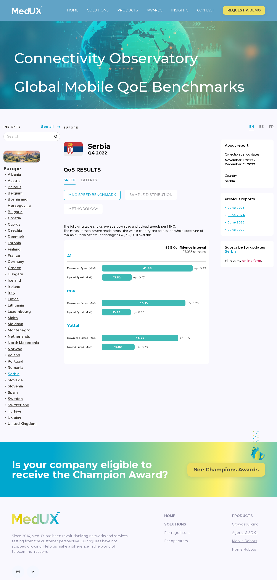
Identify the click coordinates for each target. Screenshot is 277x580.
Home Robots (244, 549)
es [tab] (261, 127)
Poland (14, 355)
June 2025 (236, 208)
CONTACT (205, 10)
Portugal (15, 361)
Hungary (15, 274)
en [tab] (251, 127)
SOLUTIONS (98, 10)
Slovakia (15, 380)
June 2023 (236, 222)
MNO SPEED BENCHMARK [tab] (92, 195)
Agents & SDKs (244, 533)
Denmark (16, 237)
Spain (13, 392)
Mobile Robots (244, 541)
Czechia (15, 230)
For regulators (176, 533)
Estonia (14, 243)
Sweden (15, 399)
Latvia (13, 299)
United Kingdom (22, 424)
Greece (14, 268)
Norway (15, 349)
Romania (15, 368)
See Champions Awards (226, 469)
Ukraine (14, 417)
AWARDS (155, 10)
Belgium (15, 193)
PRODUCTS (127, 10)
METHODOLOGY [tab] (83, 209)
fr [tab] (271, 127)
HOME (73, 10)
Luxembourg (19, 312)
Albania (14, 174)
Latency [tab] (89, 180)
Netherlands (19, 336)
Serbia (13, 374)
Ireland (14, 287)
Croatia (14, 218)
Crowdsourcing (245, 524)
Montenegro (19, 330)
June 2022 (236, 230)
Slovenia (15, 386)
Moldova (15, 324)
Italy (11, 293)
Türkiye (14, 411)
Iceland (14, 280)
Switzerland (18, 405)
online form (251, 261)
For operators (176, 541)
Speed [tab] (70, 180)
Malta (13, 318)
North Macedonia (23, 343)
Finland (14, 249)
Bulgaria (15, 212)
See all (47, 127)
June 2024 (236, 215)
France (14, 256)
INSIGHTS (179, 10)
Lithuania (16, 305)
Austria (14, 181)
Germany (16, 262)
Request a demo (244, 10)
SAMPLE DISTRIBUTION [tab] (150, 195)
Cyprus (14, 224)
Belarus (14, 187)
